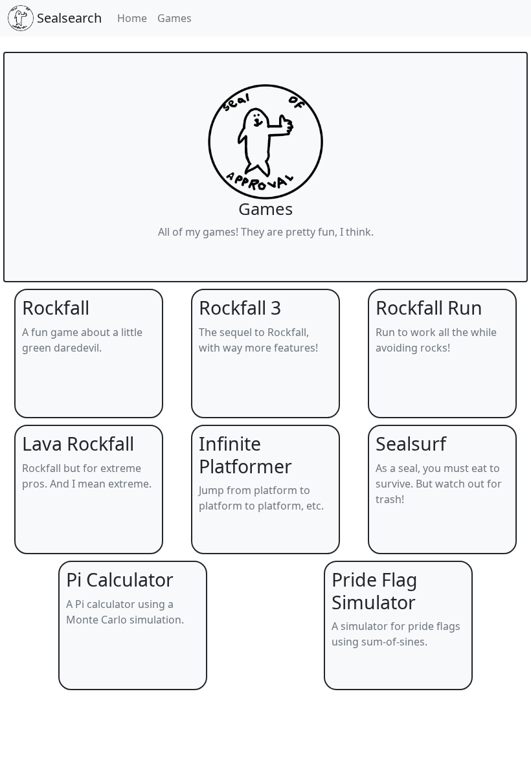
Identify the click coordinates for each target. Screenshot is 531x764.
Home (132, 18)
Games (174, 18)
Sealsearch (68, 18)
